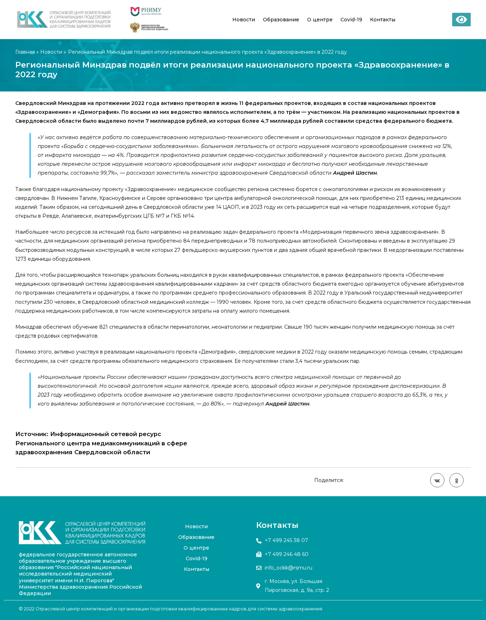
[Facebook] (246, 530)
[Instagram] (246, 565)
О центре (320, 19)
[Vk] (246, 548)
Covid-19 (351, 19)
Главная (25, 52)
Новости (243, 19)
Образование (281, 19)
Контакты (382, 19)
